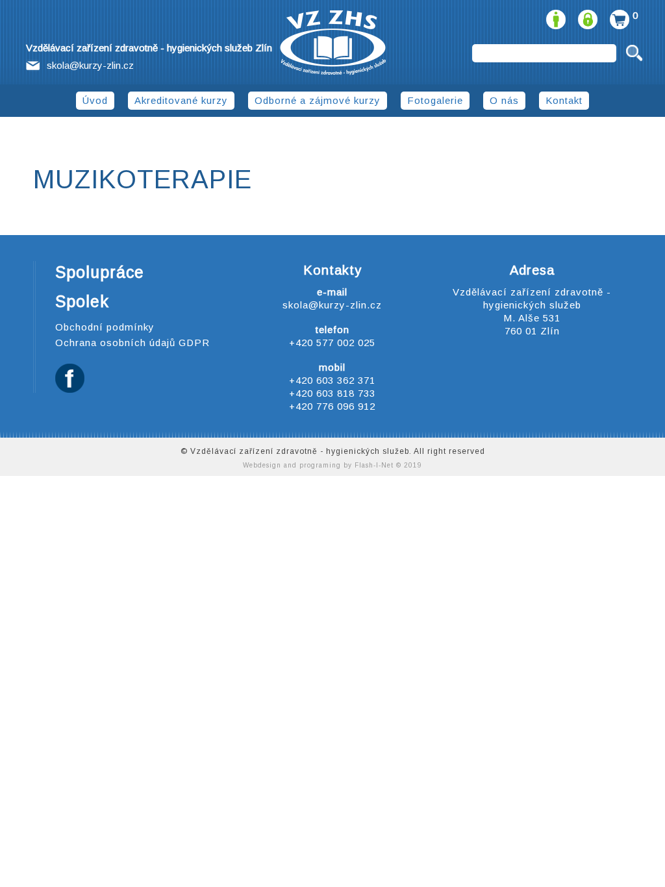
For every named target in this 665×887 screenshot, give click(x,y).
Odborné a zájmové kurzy (318, 100)
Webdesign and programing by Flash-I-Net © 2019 (332, 465)
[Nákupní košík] (618, 15)
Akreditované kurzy (181, 100)
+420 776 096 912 (332, 406)
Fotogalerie (435, 100)
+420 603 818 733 (332, 393)
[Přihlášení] (586, 15)
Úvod (95, 100)
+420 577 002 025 (332, 342)
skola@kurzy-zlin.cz (90, 65)
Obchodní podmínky (105, 326)
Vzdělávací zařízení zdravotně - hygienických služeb (333, 42)
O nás (504, 100)
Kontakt (564, 100)
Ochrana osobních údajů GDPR (132, 342)
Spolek (82, 301)
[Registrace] (554, 15)
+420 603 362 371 (332, 380)
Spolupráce (99, 272)
